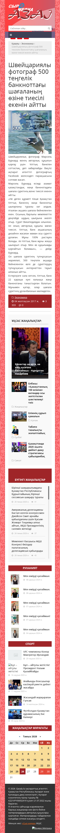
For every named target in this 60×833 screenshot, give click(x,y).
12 (22, 759)
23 (48, 765)
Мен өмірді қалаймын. (36, 589)
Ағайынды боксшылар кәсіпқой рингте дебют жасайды (36, 684)
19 (22, 765)
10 (11, 759)
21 (35, 765)
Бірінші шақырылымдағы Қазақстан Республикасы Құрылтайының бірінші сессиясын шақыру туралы (27, 492)
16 (48, 759)
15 (41, 759)
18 (17, 765)
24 (11, 771)
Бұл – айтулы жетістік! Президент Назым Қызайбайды (36, 668)
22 (41, 765)
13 (28, 759)
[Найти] (49, 28)
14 (35, 759)
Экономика (21, 297)
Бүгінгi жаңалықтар (30, 480)
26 (22, 771)
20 (28, 765)
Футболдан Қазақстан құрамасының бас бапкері (36, 714)
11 (17, 759)
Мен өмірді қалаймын (36, 576)
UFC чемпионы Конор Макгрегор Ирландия (36, 653)
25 (17, 771)
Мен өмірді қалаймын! (36, 616)
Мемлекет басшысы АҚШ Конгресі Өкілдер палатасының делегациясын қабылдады (27, 546)
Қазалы (30, 15)
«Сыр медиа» (29, 823)
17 (11, 765)
